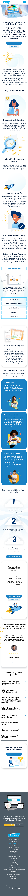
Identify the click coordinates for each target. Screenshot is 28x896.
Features (14, 845)
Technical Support (14, 851)
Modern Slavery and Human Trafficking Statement (14, 870)
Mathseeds (14, 878)
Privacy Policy (14, 864)
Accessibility (14, 853)
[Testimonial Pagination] (13, 662)
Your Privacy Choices (14, 866)
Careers (14, 860)
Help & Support (14, 849)
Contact (14, 862)
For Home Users (14, 843)
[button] (14, 683)
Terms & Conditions (14, 868)
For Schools (14, 841)
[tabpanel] (14, 284)
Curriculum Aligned (14, 847)
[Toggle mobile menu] (24, 2)
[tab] (14, 268)
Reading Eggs (14, 876)
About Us (14, 858)
